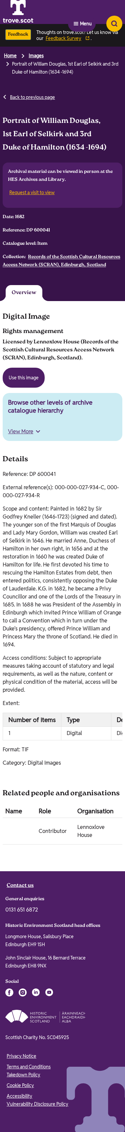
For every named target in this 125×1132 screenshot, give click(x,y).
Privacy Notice (21, 1057)
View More (20, 432)
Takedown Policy (23, 1076)
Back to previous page (32, 97)
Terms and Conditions (29, 1068)
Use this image (24, 379)
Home (10, 56)
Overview (19, 293)
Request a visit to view (32, 193)
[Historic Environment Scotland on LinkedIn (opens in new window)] (36, 994)
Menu (86, 12)
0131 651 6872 (21, 911)
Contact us (20, 887)
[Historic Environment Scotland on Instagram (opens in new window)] (23, 994)
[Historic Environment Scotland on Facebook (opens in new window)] (9, 994)
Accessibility (19, 1097)
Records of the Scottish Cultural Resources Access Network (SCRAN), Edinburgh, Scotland (61, 261)
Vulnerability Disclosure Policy (37, 1105)
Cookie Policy (20, 1087)
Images (36, 56)
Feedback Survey (63, 38)
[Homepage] (35, 12)
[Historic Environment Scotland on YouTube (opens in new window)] (49, 994)
